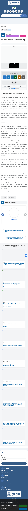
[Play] (12, 82)
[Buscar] (23, 15)
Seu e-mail (3, 459)
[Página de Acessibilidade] (22, 11)
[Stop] (15, 82)
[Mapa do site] (19, 11)
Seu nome (3, 455)
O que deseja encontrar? (6, 13)
